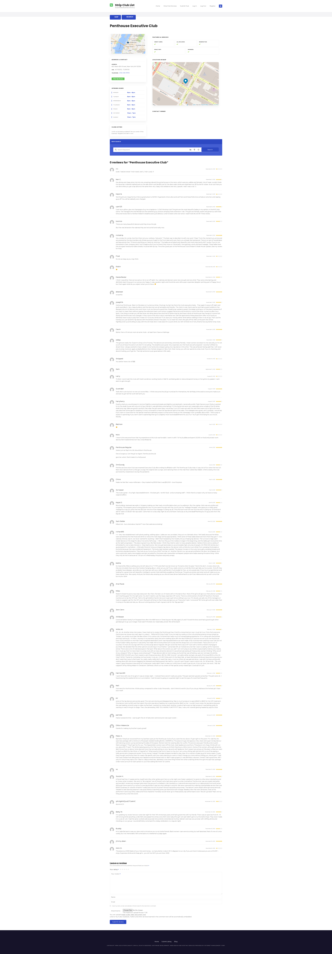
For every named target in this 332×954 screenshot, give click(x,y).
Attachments (115, 911)
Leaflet (194, 104)
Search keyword (115, 150)
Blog (175, 941)
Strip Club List (124, 5)
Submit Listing (166, 941)
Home (158, 6)
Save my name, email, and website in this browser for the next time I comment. (134, 906)
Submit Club (184, 6)
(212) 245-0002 (124, 73)
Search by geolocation (198, 150)
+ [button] (154, 64)
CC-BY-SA (216, 104)
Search (210, 149)
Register (212, 6)
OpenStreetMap (204, 104)
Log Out (203, 6)
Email (113, 902)
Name (113, 897)
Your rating (114, 869)
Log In (194, 6)
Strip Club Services (170, 6)
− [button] (154, 66)
